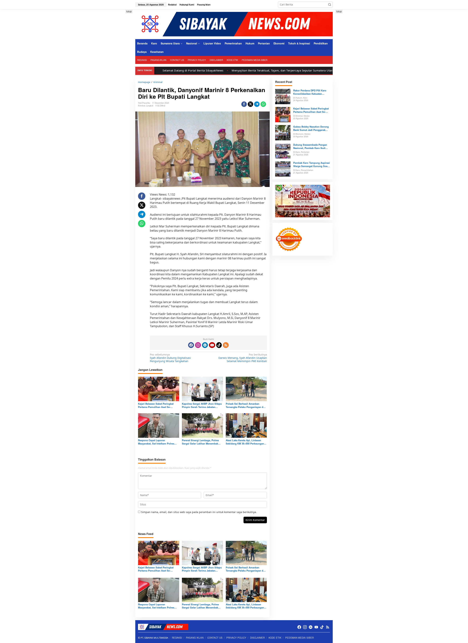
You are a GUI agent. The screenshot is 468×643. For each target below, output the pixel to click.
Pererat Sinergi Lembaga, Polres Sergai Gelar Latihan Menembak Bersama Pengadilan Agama (200, 442)
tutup (129, 11)
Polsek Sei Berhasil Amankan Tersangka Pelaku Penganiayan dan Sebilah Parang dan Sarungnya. (246, 405)
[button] (330, 4)
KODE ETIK (275, 637)
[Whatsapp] (263, 104)
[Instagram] (198, 345)
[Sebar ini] (244, 104)
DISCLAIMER (257, 637)
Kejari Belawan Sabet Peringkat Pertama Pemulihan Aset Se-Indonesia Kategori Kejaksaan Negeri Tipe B (155, 405)
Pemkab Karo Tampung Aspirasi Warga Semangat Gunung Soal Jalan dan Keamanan (311, 164)
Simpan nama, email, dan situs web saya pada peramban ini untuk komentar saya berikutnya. (199, 512)
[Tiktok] (219, 345)
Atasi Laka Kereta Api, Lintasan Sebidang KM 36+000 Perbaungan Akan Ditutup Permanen (245, 442)
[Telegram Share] (257, 104)
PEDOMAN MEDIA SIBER (299, 637)
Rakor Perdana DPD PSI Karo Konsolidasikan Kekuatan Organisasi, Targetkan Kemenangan (309, 92)
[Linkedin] (205, 345)
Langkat (149, 105)
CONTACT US (214, 637)
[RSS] (226, 345)
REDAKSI (177, 637)
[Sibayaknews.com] (234, 24)
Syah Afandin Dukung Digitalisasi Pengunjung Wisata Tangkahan (170, 358)
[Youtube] (212, 345)
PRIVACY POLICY (236, 637)
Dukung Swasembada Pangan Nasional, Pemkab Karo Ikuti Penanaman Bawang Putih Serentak (310, 146)
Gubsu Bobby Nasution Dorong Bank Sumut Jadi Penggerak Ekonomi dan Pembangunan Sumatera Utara (311, 128)
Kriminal (141, 105)
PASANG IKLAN (194, 637)
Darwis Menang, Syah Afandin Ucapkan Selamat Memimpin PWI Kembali (242, 358)
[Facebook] (191, 345)
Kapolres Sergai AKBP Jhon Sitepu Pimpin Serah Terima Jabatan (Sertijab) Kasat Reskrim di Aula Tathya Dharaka (202, 405)
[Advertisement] (119, 64)
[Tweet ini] (250, 104)
